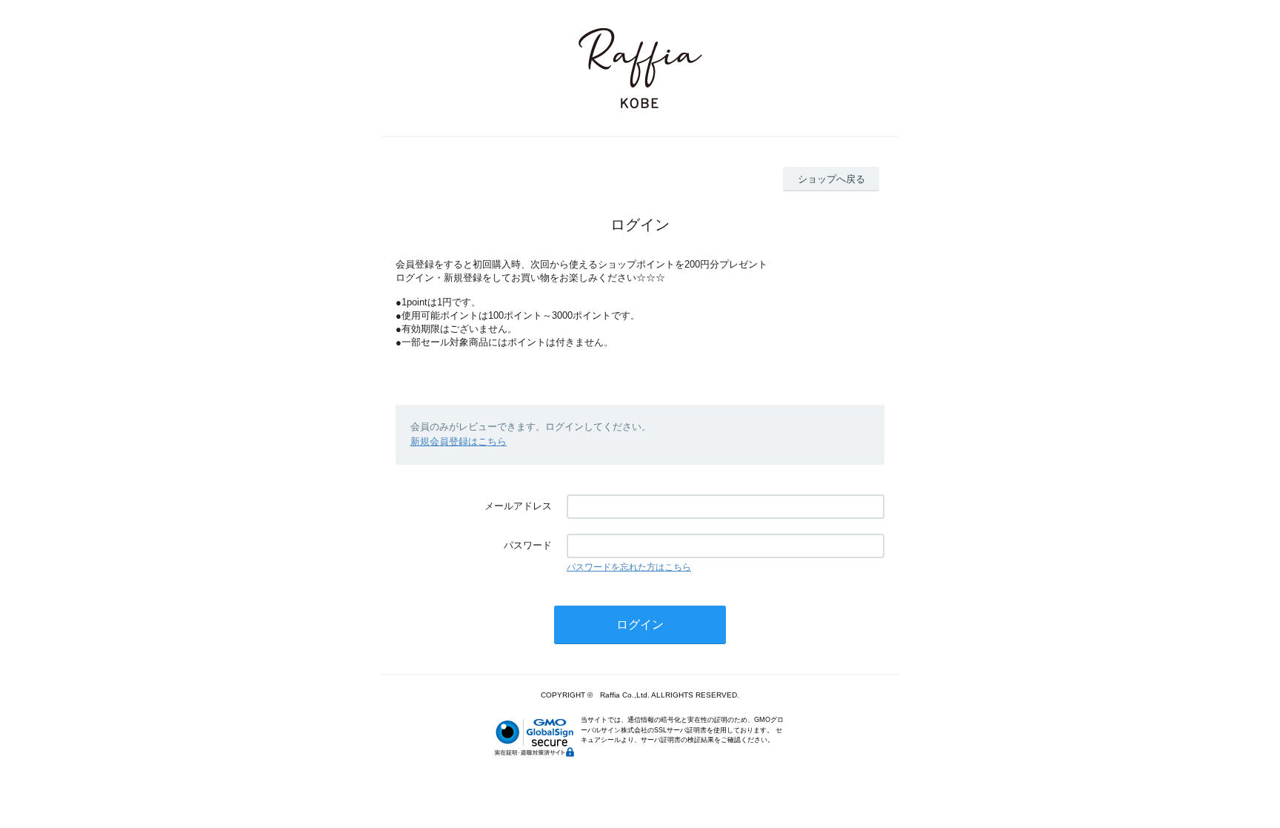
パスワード (528, 545)
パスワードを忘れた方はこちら (629, 567)
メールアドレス (518, 505)
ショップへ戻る (831, 179)
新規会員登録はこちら (458, 441)
